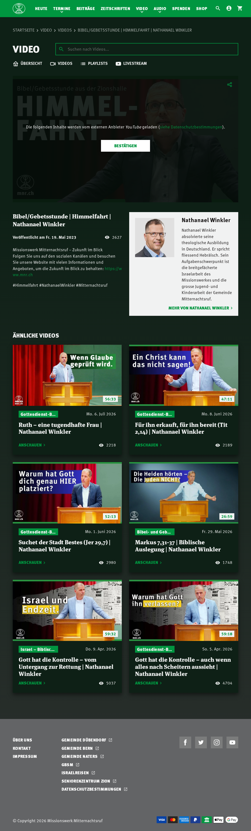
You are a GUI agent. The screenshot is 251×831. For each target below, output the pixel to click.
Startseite (24, 30)
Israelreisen (76, 773)
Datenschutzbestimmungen (92, 789)
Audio (160, 8)
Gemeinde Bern (78, 748)
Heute (41, 8)
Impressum (25, 756)
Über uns (22, 740)
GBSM (68, 765)
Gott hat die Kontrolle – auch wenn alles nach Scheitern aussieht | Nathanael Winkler (183, 666)
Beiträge (85, 8)
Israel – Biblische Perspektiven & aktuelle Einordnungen (38, 649)
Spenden (181, 8)
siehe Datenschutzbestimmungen (191, 127)
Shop (201, 8)
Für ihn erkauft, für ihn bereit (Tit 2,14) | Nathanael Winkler (181, 428)
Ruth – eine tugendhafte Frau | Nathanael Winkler (60, 428)
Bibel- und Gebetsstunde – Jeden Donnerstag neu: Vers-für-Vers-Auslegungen (155, 531)
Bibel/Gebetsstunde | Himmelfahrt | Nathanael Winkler (135, 30)
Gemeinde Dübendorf (84, 740)
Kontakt (22, 748)
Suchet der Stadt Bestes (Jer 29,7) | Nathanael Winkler (65, 545)
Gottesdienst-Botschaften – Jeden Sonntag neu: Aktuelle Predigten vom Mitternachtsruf (38, 414)
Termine (61, 8)
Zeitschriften (115, 8)
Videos (65, 30)
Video (142, 8)
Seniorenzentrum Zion (86, 781)
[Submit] (61, 49)
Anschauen (30, 445)
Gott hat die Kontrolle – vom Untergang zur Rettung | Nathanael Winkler (66, 666)
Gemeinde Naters (80, 756)
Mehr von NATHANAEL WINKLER (198, 308)
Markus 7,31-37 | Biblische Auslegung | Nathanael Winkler (178, 545)
